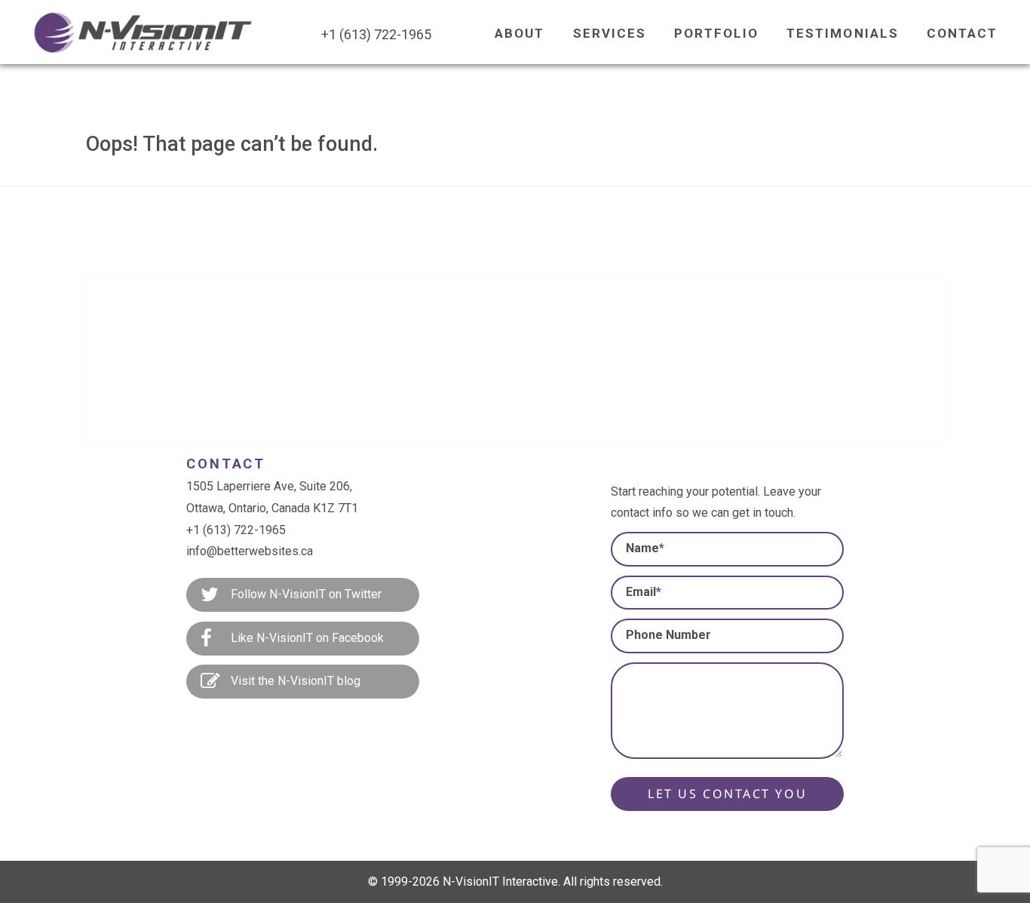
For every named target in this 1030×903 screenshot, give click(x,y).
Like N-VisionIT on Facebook (306, 638)
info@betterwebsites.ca (249, 551)
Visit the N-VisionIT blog (294, 681)
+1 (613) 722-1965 (236, 530)
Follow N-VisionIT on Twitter (305, 594)
